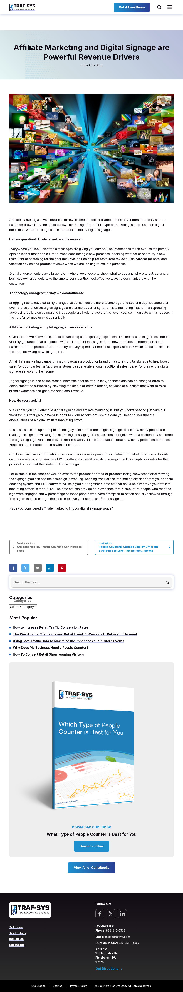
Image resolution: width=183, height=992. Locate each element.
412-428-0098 (129, 943)
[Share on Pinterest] (62, 568)
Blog (99, 65)
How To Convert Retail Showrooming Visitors (48, 654)
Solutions (16, 927)
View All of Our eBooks (91, 867)
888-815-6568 (115, 930)
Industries (16, 939)
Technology (17, 933)
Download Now (91, 846)
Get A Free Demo (132, 7)
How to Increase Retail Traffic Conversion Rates (50, 627)
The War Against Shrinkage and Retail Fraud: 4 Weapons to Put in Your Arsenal (75, 634)
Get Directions (106, 968)
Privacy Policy (78, 985)
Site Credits (38, 985)
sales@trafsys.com (117, 936)
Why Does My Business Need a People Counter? (50, 647)
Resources (16, 945)
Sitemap (57, 985)
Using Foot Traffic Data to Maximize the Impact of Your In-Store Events (68, 641)
